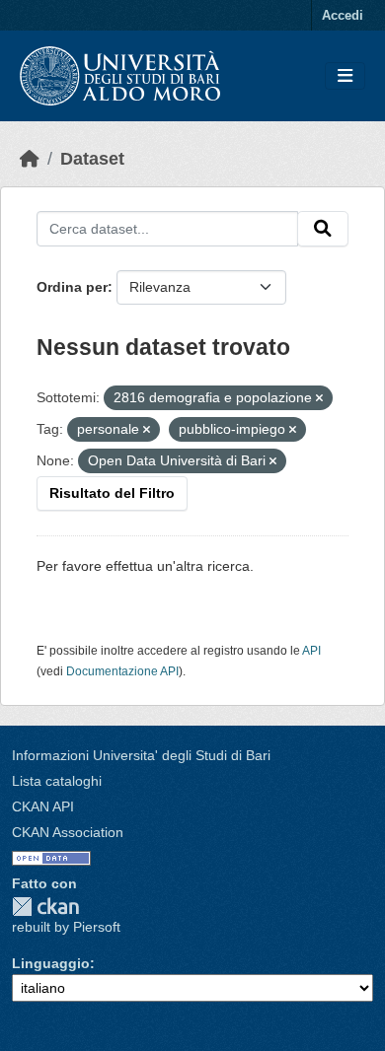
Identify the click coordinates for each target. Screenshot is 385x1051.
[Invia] (322, 228)
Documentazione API (122, 671)
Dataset (92, 159)
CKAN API (43, 806)
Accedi (342, 15)
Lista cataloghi (57, 781)
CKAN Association (67, 832)
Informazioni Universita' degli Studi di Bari (141, 755)
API (311, 651)
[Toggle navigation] (345, 76)
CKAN (45, 906)
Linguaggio (51, 963)
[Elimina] (319, 398)
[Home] (29, 159)
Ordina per (72, 287)
